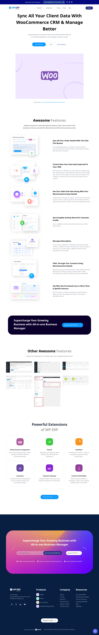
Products (39, 8)
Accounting (47, 102)
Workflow (79, 450)
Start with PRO (39, 44)
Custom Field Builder (78, 476)
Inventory (20, 476)
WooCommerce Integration (20, 450)
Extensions (49, 8)
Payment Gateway (49, 476)
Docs (51, 44)
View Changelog (61, 44)
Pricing (58, 8)
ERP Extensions (61, 102)
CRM (53, 102)
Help (69, 8)
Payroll (49, 450)
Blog (64, 8)
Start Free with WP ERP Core (53, 553)
